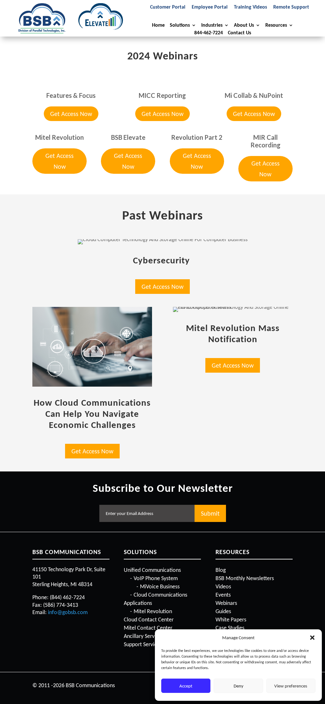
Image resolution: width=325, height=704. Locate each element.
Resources (276, 25)
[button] (312, 637)
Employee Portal (210, 7)
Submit (210, 513)
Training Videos (250, 7)
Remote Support (291, 7)
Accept (185, 686)
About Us (244, 25)
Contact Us (239, 32)
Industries (211, 25)
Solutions (180, 25)
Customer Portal (167, 7)
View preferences (290, 686)
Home (158, 25)
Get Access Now (71, 114)
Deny (238, 686)
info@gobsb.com (68, 612)
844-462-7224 (208, 32)
